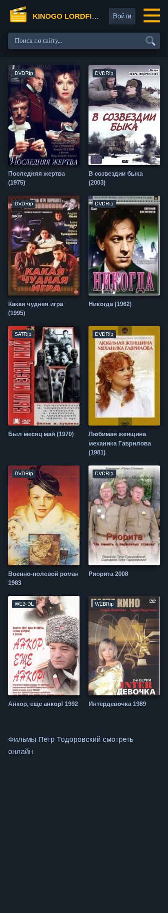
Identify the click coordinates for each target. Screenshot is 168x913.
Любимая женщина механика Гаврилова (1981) (119, 443)
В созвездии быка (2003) (115, 178)
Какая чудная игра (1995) (35, 308)
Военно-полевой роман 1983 (43, 578)
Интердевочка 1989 (117, 703)
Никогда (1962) (110, 303)
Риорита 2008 (108, 573)
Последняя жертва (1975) (36, 178)
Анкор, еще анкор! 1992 (43, 703)
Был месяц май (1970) (41, 433)
